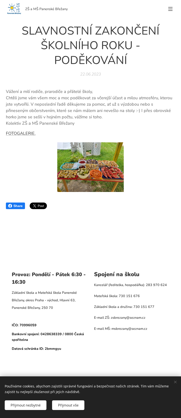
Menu (170, 8)
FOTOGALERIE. (21, 133)
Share (18, 206)
